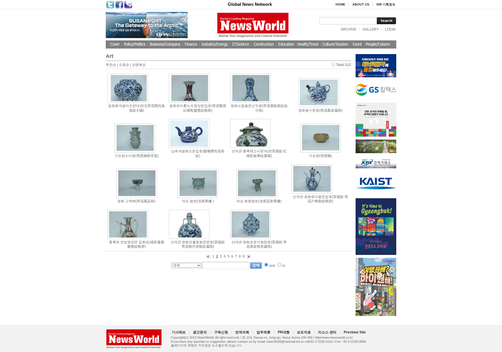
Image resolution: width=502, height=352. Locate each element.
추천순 (111, 65)
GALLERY (371, 29)
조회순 (124, 65)
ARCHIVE (348, 29)
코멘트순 (139, 65)
